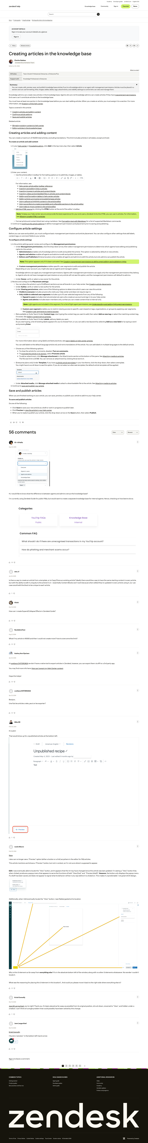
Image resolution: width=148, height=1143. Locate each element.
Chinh (16, 603)
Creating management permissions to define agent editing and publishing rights (95, 262)
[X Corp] (130, 45)
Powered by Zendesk (133, 1138)
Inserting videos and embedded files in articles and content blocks (44, 194)
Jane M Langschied (16, 1006)
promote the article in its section (33, 354)
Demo (135, 6)
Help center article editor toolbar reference (36, 186)
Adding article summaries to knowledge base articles (39, 199)
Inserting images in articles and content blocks (37, 191)
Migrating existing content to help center (28, 125)
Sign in (116, 6)
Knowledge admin (36, 146)
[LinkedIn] (127, 45)
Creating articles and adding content (26, 112)
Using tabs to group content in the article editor (37, 206)
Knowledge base (90, 6)
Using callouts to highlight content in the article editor (40, 201)
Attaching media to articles (113, 356)
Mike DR (17, 722)
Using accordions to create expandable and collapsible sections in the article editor (51, 204)
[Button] (11, 422)
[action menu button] (137, 442)
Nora (11, 855)
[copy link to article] (137, 45)
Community (104, 6)
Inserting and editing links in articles (33, 189)
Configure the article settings (33, 224)
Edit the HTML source (24, 209)
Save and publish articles (22, 117)
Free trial (126, 6)
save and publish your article (33, 386)
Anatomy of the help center (32, 104)
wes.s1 (16, 572)
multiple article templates (66, 363)
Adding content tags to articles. (39, 317)
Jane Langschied (20, 1023)
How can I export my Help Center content (47, 668)
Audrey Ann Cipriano (21, 653)
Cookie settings (39, 1138)
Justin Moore (19, 847)
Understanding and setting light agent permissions (112, 304)
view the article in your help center (38, 410)
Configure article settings (22, 114)
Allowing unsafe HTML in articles (32, 216)
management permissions (125, 95)
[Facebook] (134, 45)
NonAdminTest (19, 630)
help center (22, 146)
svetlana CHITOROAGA (19, 663)
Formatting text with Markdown (74, 221)
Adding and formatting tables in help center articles (39, 196)
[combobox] (118, 432)
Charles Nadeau (20, 60)
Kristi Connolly (19, 997)
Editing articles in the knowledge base (27, 128)
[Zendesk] (74, 1115)
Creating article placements (100, 284)
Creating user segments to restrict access (42, 311)
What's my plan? (134, 70)
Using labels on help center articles (79, 341)
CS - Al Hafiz (18, 442)
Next (85, 1066)
